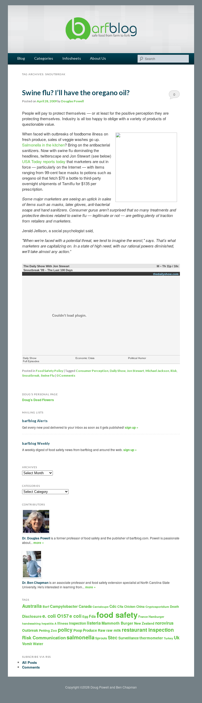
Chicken (129, 606)
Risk (173, 371)
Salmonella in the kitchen (43, 145)
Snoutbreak (30, 375)
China (140, 606)
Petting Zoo (48, 630)
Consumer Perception (92, 371)
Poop (77, 630)
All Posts (29, 662)
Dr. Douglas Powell (36, 538)
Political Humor (137, 358)
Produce (90, 630)
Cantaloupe (101, 607)
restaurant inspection (148, 629)
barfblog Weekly (36, 443)
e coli (75, 616)
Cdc (113, 606)
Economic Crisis (84, 358)
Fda (92, 616)
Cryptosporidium (157, 607)
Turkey (168, 638)
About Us (98, 58)
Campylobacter (64, 606)
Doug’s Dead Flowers (38, 399)
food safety (117, 614)
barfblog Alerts (35, 421)
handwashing (31, 623)
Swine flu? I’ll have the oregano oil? (76, 92)
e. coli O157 (55, 615)
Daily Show (117, 371)
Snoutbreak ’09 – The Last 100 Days (48, 270)
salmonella (80, 637)
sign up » (131, 427)
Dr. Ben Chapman (35, 582)
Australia (32, 606)
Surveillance (128, 637)
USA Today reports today (43, 161)
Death (174, 606)
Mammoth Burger (117, 623)
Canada (85, 606)
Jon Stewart (135, 371)
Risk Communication (44, 637)
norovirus (164, 623)
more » (38, 542)
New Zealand (144, 623)
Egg (85, 616)
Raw (101, 630)
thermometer (151, 637)
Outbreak (30, 630)
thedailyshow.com (166, 274)
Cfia (120, 606)
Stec (113, 637)
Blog (21, 58)
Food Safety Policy (49, 371)
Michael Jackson (157, 371)
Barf (46, 606)
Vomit (27, 643)
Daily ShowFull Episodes (31, 360)
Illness (62, 623)
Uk (177, 637)
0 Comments (174, 95)
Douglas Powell (72, 101)
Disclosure (32, 616)
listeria (94, 623)
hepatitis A (49, 623)
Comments (31, 667)
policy (65, 629)
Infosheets (71, 58)
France (143, 617)
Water (38, 643)
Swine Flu (47, 375)
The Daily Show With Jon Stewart (46, 266)
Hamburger (156, 617)
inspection (77, 623)
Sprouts (101, 638)
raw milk (113, 630)
